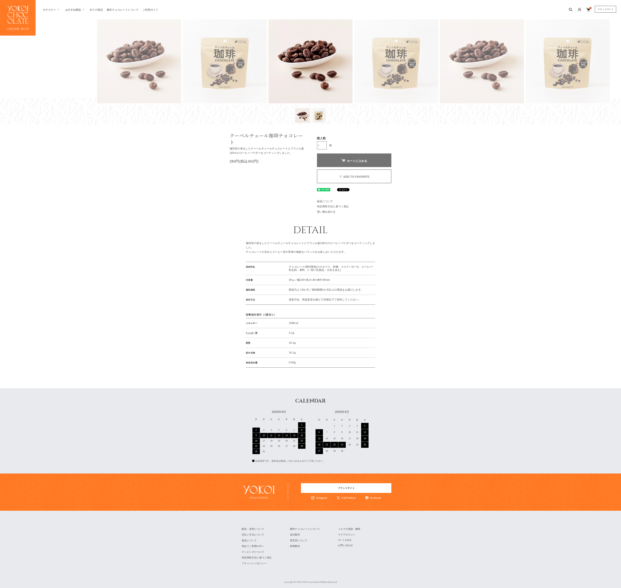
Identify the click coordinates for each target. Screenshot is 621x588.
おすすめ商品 (73, 9)
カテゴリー (49, 9)
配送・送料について (253, 529)
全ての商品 (96, 9)
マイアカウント (346, 534)
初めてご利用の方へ (253, 546)
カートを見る (345, 540)
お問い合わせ (345, 545)
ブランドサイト (605, 9)
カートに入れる (357, 161)
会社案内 (295, 534)
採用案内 (295, 546)
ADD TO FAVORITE (356, 176)
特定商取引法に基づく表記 (333, 206)
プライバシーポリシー (254, 563)
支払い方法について (253, 534)
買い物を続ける (326, 211)
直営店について (298, 540)
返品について (325, 201)
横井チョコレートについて (123, 9)
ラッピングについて (253, 551)
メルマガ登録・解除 (349, 529)
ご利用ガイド (150, 9)
